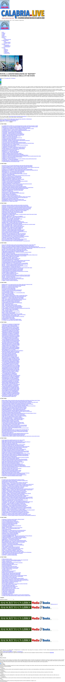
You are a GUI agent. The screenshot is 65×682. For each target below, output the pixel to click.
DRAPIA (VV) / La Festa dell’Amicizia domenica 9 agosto (11, 286)
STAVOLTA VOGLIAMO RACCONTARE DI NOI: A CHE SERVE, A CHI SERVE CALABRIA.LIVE (11, 324)
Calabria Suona (6, 52)
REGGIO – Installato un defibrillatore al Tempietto (10, 273)
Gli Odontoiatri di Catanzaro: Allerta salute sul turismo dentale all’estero (13, 139)
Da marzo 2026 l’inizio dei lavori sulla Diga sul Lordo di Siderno (12, 269)
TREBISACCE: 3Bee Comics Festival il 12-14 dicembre (11, 180)
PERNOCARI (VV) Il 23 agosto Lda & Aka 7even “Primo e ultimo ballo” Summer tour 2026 (17, 284)
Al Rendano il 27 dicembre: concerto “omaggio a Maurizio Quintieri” (13, 519)
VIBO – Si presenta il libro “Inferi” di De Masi (9, 304)
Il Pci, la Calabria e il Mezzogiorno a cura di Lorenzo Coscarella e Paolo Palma (14, 579)
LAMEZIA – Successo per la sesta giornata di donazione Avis (12, 137)
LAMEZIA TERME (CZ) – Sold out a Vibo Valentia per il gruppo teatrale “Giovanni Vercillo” (17, 489)
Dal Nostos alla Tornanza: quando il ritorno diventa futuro (11, 412)
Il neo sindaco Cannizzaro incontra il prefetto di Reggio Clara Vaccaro (13, 414)
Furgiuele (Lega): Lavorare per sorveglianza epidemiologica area (12, 452)
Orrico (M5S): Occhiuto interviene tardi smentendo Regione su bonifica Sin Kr (14, 447)
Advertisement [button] (2, 675)
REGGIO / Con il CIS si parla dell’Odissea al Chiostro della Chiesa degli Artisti (15, 250)
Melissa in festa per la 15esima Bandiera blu (9, 213)
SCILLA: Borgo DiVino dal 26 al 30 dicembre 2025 (10, 259)
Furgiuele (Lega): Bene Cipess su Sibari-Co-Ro (9, 443)
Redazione (13, 78)
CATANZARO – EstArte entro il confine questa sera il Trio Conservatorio (14, 146)
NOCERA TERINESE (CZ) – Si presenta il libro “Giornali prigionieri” (13, 148)
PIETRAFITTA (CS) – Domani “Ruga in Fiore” (10, 201)
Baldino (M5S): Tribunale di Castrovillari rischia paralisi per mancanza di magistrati (15, 457)
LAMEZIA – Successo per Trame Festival (9, 157)
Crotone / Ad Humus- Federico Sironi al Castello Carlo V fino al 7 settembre (14, 210)
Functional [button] (1, 667)
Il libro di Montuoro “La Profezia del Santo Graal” (10, 581)
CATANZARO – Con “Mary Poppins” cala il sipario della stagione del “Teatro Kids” (16, 502)
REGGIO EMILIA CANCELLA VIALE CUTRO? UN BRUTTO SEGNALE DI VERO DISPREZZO (10, 328)
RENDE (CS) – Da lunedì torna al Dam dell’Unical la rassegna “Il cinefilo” (14, 496)
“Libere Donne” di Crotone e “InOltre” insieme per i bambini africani (13, 237)
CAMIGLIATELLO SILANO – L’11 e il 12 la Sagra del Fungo (12, 184)
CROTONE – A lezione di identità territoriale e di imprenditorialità (12, 230)
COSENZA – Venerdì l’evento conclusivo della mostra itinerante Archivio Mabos (15, 188)
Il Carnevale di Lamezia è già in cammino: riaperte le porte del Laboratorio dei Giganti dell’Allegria (18, 143)
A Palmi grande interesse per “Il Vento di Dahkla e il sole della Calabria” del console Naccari (17, 411)
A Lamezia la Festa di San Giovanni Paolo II (9, 138)
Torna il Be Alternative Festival (7, 526)
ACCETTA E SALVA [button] (3, 681)
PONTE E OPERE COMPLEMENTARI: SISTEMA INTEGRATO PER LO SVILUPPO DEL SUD (10, 383)
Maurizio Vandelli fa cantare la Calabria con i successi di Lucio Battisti (13, 542)
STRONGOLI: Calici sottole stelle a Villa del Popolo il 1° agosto (12, 211)
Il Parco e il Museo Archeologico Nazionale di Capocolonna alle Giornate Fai (14, 231)
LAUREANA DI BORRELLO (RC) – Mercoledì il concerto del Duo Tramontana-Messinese (17, 535)
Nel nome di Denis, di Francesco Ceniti (8, 590)
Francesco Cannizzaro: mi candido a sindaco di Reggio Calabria (12, 419)
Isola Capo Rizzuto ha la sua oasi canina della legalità (10, 232)
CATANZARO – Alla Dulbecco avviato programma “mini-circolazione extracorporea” (16, 140)
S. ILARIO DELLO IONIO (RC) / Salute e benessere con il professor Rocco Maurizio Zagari (17, 248)
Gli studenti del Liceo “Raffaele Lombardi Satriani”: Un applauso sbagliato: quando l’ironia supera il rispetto (19, 214)
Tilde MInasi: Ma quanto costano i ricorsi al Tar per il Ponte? (11, 468)
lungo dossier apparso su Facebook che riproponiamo (17, 116)
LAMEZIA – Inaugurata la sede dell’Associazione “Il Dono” (12, 153)
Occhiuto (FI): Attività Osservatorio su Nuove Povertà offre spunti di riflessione (14, 460)
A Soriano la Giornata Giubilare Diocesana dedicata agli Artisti (12, 313)
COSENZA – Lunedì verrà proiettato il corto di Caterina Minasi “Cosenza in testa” (15, 495)
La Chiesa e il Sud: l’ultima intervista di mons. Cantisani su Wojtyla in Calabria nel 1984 (16, 595)
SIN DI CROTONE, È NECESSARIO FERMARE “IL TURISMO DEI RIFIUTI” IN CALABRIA (10, 337)
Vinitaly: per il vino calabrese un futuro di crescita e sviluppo (11, 416)
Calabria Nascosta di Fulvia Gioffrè (7, 571)
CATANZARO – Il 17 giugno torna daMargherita (10, 159)
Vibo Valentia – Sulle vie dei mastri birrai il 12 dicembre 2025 (12, 289)
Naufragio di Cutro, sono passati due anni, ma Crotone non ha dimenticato (14, 233)
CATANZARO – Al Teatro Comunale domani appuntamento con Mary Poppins (15, 505)
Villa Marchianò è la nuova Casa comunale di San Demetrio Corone (13, 199)
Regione (3, 37)
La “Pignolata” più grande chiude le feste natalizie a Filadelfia (12, 320)
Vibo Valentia (4, 36)
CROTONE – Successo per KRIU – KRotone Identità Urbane (12, 218)
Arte (4, 48)
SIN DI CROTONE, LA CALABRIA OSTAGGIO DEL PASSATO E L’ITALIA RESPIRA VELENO (10, 357)
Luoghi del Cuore (7, 53)
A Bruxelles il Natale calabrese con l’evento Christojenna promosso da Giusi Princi (15, 433)
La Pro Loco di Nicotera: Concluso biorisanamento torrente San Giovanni (14, 142)
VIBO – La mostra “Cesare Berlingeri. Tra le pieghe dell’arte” (12, 307)
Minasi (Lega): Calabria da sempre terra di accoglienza (11, 462)
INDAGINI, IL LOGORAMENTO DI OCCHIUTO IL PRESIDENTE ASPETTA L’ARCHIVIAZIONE (10, 332)
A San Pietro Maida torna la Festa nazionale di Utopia (10, 161)
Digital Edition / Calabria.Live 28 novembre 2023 (8, 120)
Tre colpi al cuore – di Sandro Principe (8, 592)
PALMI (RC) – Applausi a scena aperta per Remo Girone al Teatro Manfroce (14, 510)
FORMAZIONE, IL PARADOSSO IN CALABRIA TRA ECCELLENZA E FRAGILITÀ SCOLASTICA (11, 335)
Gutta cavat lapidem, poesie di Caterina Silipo (9, 577)
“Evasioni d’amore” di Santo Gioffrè (8, 563)
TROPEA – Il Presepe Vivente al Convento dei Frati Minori (11, 290)
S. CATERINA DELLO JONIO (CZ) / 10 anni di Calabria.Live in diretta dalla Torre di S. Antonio (18, 128)
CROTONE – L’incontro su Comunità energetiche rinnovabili (12, 223)
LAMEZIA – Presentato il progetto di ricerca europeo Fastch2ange (12, 154)
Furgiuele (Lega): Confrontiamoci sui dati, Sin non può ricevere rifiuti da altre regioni (15, 446)
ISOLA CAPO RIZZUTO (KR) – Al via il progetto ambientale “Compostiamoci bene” (16, 240)
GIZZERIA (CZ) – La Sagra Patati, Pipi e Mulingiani (10, 151)
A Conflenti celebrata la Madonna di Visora (9, 145)
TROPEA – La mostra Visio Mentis (8, 293)
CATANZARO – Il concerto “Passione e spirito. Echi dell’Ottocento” (13, 531)
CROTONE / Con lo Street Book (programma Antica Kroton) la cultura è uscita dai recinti (16, 207)
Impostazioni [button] (48, 652)
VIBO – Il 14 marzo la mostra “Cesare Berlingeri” (10, 309)
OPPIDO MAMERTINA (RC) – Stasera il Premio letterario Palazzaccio (13, 409)
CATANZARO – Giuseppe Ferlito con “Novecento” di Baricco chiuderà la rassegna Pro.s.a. (17, 485)
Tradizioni (5, 51)
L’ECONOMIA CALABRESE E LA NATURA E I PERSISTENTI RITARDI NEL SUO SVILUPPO (10, 381)
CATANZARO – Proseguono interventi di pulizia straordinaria (12, 156)
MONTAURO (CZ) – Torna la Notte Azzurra (9, 150)
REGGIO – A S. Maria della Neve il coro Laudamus (10, 256)
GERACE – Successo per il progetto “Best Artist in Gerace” (11, 277)
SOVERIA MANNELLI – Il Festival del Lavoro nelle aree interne (12, 160)
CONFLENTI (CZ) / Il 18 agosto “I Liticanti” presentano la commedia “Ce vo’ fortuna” (16, 127)
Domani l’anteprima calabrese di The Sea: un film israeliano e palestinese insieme (15, 404)
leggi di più (52, 652)
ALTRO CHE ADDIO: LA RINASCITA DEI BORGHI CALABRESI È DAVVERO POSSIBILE (10, 326)
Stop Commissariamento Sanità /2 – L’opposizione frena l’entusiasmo (13, 418)
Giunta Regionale (7, 46)
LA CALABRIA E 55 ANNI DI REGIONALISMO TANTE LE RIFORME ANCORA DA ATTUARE (10, 339)
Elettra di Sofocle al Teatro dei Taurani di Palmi (9, 481)
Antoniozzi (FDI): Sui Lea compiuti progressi (9, 456)
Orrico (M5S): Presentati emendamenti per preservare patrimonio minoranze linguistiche (16, 466)
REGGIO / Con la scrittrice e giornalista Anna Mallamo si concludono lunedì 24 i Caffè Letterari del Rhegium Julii (20, 246)
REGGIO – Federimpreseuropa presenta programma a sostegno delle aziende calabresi (16, 275)
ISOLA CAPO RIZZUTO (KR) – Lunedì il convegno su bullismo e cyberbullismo (15, 236)
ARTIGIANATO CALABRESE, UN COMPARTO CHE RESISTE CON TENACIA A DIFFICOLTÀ (10, 334)
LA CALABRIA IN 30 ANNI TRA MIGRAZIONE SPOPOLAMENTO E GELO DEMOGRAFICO (10, 390)
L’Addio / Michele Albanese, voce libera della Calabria (11, 424)
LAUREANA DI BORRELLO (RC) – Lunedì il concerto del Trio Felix (13, 536)
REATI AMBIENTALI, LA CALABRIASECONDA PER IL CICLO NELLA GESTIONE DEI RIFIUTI (12, 350)
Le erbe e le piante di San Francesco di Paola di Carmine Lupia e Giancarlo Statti (15, 559)
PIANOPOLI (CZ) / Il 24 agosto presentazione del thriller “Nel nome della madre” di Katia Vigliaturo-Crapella (20, 126)
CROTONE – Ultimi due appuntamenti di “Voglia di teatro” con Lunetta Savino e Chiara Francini (18, 484)
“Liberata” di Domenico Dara (7, 561)
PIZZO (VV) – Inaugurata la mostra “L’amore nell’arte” (11, 300)
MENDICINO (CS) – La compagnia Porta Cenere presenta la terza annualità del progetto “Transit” (18, 488)
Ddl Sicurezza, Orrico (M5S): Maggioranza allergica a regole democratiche (14, 449)
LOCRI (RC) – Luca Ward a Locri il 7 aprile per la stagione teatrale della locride (15, 498)
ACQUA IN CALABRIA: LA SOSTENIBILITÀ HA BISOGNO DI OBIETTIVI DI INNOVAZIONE (10, 392)
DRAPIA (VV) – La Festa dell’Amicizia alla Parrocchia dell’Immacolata (13, 285)
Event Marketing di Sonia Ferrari (7, 593)
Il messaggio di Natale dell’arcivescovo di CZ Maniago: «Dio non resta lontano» (15, 430)
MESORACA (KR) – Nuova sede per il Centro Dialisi (11, 217)
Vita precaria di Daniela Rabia (7, 565)
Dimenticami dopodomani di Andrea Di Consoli (9, 564)
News (5, 38)
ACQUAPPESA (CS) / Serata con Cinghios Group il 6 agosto (12, 172)
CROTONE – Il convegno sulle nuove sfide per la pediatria (11, 228)
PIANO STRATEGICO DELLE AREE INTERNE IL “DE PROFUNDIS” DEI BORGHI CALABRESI (10, 361)
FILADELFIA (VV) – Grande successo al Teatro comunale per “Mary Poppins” (15, 482)
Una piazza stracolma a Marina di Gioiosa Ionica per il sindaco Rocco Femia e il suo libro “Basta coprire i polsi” (20, 402)
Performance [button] (2, 670)
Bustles (10, 650)
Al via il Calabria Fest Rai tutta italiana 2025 (9, 534)
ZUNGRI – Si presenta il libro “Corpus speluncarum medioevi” (12, 306)
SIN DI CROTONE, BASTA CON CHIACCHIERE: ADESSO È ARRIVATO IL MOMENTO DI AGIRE (11, 345)
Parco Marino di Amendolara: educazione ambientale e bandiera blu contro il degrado (15, 410)
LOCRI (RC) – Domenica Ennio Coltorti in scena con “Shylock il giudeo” (14, 490)
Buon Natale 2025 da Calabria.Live (7, 432)
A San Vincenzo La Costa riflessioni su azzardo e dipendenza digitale (13, 423)
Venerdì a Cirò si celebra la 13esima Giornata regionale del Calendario (13, 229)
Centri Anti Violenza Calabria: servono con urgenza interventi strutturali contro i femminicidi (17, 401)
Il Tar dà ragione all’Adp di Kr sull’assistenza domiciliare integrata (12, 239)
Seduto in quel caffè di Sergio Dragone (8, 589)
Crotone (3, 34)
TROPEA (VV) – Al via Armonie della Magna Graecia (11, 528)
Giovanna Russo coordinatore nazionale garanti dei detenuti (11, 426)
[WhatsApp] (32, 82)
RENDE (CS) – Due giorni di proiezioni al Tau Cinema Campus (12, 499)
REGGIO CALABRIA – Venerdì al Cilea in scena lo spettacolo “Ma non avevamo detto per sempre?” (18, 509)
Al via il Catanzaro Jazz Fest (6, 529)
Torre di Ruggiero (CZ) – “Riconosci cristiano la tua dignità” (11, 131)
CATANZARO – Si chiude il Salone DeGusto (9, 136)
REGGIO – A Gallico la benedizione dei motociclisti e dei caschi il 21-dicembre (15, 265)
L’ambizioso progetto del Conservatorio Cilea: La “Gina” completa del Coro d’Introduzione (16, 552)
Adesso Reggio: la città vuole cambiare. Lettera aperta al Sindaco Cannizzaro (14, 407)
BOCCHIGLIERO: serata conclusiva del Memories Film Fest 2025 (13, 189)
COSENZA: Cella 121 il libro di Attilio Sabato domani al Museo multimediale (14, 173)
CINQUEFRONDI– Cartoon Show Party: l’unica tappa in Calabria (13, 278)
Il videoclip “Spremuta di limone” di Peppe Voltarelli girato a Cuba (12, 551)
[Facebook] (32, 79)
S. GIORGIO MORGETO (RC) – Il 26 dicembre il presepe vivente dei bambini (15, 263)
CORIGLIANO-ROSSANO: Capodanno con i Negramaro (11, 178)
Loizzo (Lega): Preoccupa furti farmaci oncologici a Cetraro (11, 470)
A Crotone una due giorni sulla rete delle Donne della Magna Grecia (13, 221)
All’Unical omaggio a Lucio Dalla (7, 545)
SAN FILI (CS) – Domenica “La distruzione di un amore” (11, 549)
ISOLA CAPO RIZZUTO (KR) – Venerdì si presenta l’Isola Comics (13, 226)
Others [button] (1, 678)
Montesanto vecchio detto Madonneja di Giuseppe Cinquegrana (12, 562)
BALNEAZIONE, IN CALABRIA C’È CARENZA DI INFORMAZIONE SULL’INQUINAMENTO (10, 378)
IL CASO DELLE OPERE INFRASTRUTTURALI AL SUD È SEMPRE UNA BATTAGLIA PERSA (10, 363)
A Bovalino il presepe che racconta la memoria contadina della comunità (13, 261)
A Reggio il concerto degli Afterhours (8, 524)
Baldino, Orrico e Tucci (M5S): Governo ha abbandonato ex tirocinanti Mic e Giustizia (16, 453)
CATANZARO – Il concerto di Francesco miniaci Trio (11, 547)
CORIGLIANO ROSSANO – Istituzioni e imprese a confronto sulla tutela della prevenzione (17, 183)
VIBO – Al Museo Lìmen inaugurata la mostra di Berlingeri (11, 305)
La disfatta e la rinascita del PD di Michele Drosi (10, 586)
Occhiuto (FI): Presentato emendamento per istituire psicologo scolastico (13, 444)
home (3, 32)
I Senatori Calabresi (7, 43)
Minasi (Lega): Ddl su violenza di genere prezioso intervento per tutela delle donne (15, 455)
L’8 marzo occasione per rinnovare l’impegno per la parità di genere (13, 422)
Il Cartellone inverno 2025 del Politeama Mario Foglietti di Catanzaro (13, 479)
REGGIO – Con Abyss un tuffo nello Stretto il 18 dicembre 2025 (12, 264)
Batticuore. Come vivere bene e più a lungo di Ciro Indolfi (11, 572)
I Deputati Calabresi (7, 42)
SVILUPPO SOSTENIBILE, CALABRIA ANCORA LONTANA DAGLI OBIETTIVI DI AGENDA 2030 (11, 359)
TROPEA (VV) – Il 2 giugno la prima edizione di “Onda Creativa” (13, 298)
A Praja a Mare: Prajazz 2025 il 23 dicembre (9, 520)
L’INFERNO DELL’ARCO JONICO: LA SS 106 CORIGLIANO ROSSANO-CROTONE (10, 372)
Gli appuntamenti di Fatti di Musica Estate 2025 (9, 523)
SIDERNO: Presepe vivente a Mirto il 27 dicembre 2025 (11, 258)
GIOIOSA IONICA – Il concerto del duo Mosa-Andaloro (11, 532)
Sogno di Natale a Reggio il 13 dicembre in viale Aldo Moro (11, 262)
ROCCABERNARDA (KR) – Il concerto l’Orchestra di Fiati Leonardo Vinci (14, 541)
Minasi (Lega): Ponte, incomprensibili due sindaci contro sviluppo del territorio (14, 459)
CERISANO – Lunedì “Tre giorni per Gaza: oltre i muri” (11, 195)
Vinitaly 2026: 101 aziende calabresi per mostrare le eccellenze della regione (14, 415)
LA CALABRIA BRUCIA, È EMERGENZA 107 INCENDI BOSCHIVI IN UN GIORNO (9, 374)
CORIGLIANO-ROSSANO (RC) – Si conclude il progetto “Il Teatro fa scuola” (15, 500)
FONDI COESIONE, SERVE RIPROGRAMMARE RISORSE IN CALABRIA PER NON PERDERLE (10, 348)
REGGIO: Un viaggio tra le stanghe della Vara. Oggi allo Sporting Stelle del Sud (15, 253)
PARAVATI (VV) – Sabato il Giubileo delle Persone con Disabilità (13, 297)
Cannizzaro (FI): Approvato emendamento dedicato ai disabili (12, 475)
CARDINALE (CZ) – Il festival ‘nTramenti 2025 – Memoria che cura (13, 147)
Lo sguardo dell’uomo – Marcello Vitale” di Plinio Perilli (11, 573)
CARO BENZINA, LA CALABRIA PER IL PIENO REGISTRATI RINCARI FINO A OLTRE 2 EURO (10, 389)
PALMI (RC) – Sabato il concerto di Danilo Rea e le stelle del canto (13, 544)
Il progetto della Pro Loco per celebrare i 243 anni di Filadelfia (12, 302)
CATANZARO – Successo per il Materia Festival (10, 141)
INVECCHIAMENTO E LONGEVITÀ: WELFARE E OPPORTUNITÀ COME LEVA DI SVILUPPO (11, 330)
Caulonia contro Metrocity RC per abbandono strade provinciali (12, 270)
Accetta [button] (44, 652)
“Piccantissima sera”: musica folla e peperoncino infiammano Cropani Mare (14, 406)
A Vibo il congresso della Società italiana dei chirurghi (10, 301)
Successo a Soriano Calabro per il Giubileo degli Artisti (11, 311)
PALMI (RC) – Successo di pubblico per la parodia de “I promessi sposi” (13, 503)
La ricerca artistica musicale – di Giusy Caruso (9, 584)
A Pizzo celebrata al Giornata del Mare (8, 294)
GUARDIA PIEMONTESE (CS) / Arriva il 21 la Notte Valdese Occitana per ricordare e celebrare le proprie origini (20, 167)
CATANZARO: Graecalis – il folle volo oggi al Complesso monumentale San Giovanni (16, 130)
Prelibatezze (6, 49)
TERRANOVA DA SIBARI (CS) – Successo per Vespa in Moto (12, 190)
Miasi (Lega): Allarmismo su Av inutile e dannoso (10, 469)
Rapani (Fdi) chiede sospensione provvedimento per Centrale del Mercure (14, 465)
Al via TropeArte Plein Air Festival (7, 291)
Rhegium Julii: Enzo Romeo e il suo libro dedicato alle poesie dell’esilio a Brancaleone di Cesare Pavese (18, 405)
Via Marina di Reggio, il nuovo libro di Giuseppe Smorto (11, 574)
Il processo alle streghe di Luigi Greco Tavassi (9, 566)
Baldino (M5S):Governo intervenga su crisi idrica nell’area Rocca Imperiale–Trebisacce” (16, 441)
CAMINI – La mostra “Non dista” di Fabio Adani (10, 280)
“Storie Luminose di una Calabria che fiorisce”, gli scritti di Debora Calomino (14, 575)
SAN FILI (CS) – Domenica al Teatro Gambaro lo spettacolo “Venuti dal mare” (15, 513)
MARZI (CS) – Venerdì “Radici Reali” (8, 174)
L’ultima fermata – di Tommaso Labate (8, 591)
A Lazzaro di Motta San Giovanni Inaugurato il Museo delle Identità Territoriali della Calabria (17, 267)
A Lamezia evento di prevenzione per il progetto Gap (10, 149)
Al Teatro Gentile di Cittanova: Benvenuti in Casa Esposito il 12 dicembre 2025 (15, 480)
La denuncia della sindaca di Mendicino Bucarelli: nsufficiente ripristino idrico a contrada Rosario (17, 187)
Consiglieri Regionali (7, 39)
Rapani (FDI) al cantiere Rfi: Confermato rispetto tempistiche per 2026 (13, 442)
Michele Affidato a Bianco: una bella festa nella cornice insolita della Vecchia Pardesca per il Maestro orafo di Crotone (21, 400)
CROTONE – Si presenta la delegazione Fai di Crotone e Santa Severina (13, 234)
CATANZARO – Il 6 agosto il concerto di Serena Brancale (11, 525)
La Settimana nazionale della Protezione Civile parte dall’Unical (12, 185)
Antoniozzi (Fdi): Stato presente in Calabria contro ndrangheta (12, 448)
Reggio (3, 35)
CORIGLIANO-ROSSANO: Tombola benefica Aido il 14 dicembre (13, 179)
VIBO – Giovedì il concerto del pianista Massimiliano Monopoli (12, 553)
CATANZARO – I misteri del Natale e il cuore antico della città (12, 133)
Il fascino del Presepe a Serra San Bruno (8, 318)
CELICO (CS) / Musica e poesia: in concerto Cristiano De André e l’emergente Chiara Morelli (17, 166)
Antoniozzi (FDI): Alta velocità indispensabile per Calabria (11, 471)
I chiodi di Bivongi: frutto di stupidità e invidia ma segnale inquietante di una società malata (16, 403)
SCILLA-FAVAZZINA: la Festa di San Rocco (9, 279)
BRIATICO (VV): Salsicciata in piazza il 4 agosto (10, 287)
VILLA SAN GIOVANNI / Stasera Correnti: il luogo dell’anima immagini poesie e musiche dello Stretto (19, 244)
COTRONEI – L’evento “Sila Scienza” (8, 215)
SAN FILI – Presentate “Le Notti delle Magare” (9, 194)
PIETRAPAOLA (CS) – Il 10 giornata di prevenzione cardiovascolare (13, 171)
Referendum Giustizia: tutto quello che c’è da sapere (10, 420)
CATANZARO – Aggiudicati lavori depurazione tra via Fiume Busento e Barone (15, 155)
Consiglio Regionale (7, 45)
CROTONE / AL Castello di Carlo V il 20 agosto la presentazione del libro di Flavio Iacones (17, 206)
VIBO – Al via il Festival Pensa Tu (7, 303)
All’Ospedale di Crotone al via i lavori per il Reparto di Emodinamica (13, 235)
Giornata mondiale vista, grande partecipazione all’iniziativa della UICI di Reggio (15, 271)
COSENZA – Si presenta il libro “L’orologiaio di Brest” (11, 182)
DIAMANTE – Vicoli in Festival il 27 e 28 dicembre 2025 (11, 176)
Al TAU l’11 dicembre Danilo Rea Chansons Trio (10, 521)
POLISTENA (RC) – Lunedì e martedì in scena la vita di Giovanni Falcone (14, 506)
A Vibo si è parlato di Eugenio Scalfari (8, 317)
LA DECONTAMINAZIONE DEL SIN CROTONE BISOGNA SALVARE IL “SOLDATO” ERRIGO (10, 370)
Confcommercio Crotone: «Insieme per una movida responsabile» (12, 212)
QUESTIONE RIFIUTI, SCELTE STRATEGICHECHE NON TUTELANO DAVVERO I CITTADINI (10, 379)
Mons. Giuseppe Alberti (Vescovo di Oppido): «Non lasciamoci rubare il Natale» (15, 431)
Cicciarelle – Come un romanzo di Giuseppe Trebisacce (7, 569)
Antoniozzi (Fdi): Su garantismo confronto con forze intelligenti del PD (13, 473)
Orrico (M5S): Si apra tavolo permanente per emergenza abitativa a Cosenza (14, 474)
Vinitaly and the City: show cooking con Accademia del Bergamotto (13, 251)
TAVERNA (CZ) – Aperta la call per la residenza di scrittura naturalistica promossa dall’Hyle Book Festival (19, 158)
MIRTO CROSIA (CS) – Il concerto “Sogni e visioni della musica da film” (14, 540)
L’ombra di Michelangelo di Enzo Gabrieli (9, 587)
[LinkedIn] (32, 83)
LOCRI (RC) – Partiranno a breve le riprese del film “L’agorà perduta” (13, 494)
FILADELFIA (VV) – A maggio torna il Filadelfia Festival (11, 319)
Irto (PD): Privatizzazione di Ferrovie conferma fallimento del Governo (13, 464)
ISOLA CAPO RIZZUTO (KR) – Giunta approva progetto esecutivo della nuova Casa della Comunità (18, 224)
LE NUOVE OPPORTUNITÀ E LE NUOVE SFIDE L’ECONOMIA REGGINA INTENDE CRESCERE (11, 367)
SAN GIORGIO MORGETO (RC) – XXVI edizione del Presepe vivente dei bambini (16, 260)
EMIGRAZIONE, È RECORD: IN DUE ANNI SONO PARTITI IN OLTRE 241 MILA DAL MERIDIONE (11, 376)
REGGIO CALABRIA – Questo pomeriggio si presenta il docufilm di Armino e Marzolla (16, 493)
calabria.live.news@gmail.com (8, 651)
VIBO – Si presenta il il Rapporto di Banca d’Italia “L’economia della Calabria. (14, 295)
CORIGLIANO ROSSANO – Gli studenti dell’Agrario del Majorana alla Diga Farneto (16, 175)
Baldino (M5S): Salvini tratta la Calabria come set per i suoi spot (12, 440)
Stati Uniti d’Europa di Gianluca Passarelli (9, 570)
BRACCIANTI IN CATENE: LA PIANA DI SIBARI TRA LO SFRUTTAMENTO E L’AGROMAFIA (11, 385)
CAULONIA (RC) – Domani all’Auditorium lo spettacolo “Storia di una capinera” (15, 511)
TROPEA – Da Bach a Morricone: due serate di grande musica (12, 527)
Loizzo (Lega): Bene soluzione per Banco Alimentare (10, 458)
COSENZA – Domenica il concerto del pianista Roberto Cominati (12, 548)
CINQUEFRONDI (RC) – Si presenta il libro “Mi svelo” (11, 266)
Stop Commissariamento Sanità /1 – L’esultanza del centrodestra (12, 417)
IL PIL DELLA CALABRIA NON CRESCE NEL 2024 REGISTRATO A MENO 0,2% (9, 396)
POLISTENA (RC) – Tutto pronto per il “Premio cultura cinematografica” (14, 492)
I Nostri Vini (6, 50)
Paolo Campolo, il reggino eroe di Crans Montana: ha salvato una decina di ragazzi (15, 427)
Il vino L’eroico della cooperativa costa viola (9, 274)
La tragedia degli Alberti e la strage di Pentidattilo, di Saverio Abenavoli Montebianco (15, 594)
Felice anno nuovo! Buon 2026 (7, 428)
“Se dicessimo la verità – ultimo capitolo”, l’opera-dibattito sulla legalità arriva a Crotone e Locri (17, 501)
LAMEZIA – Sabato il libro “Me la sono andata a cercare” (11, 135)
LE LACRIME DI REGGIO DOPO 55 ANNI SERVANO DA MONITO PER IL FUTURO (9, 356)
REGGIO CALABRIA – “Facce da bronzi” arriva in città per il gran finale (14, 483)
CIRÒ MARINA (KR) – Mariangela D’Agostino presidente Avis (12, 227)
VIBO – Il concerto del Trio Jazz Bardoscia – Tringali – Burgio (12, 550)
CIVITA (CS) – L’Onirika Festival (7, 191)
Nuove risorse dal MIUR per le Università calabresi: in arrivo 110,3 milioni (14, 408)
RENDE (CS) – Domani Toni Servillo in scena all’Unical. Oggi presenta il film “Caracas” (16, 514)
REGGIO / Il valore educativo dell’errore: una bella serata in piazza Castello (14, 249)
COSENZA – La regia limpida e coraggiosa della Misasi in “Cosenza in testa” (14, 491)
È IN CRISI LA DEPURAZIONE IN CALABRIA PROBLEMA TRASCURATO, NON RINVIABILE (10, 343)
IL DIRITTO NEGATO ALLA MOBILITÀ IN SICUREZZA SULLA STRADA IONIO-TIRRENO (10, 346)
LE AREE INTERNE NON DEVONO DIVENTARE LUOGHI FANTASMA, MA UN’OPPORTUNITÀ (11, 341)
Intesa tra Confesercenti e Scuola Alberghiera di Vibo (10, 315)
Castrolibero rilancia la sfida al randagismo (9, 193)
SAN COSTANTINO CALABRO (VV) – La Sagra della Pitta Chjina (13, 292)
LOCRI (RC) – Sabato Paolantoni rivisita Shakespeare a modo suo (12, 487)
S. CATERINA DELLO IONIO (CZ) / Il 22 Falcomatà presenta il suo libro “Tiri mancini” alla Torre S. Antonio (20, 125)
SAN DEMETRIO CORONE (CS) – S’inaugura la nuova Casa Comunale (14, 200)
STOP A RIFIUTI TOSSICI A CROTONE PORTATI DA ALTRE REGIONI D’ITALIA (9, 354)
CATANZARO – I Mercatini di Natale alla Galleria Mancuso (12, 132)
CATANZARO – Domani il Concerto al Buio (9, 554)
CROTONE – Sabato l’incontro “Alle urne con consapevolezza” (12, 216)
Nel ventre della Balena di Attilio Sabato (8, 585)
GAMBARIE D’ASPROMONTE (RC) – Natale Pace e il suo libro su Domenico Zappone (16, 252)
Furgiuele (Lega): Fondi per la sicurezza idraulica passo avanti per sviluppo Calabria (15, 451)
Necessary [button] (1, 662)
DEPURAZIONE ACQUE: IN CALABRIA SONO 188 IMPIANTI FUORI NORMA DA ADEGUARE (10, 368)
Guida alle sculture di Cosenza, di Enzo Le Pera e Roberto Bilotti (12, 576)
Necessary (3, 663)
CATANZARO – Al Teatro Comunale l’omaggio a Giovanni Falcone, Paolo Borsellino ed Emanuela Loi (19, 515)
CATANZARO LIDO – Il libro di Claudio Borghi (10, 152)
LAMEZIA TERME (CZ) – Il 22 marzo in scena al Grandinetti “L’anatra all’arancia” (15, 512)
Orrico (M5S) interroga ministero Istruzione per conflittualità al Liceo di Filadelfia (15, 454)
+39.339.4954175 (20, 651)
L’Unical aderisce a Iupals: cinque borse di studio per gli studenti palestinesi (14, 186)
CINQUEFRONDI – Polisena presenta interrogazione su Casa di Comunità (14, 255)
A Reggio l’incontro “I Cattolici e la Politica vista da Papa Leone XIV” (13, 435)
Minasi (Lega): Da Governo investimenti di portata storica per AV (12, 463)
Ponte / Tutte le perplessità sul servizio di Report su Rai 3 (9, 119)
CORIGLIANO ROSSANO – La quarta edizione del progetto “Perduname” (14, 537)
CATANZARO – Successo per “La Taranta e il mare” (10, 144)
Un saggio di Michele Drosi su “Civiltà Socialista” (10, 568)
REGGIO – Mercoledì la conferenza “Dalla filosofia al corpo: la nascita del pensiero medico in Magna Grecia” (19, 254)
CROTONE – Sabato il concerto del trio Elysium (10, 543)
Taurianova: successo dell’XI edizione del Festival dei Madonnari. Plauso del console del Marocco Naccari (19, 413)
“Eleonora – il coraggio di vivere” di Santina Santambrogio (11, 560)
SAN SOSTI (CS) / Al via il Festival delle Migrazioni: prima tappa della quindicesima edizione (17, 165)
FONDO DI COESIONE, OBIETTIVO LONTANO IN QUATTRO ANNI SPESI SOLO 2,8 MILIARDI (10, 352)
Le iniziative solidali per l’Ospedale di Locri (9, 272)
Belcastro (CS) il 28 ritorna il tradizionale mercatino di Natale (12, 177)
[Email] (32, 84)
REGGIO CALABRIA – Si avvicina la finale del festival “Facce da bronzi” (14, 504)
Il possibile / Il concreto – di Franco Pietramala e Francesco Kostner (13, 578)
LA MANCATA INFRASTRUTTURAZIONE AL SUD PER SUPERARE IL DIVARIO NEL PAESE (10, 387)
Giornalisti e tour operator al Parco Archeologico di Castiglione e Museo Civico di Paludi (16, 196)
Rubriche (3, 47)
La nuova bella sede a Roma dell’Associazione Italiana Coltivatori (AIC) (13, 434)
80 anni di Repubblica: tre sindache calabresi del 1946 (10, 421)
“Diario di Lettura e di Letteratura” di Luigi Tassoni (10, 567)
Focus (1, 54)
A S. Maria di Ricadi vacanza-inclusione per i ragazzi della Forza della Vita (14, 296)
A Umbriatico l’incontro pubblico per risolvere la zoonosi (11, 220)
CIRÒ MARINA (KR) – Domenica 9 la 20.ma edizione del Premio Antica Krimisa (15, 209)
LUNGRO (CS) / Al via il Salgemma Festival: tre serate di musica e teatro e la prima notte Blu (17, 169)
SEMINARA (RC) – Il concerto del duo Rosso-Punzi (10, 539)
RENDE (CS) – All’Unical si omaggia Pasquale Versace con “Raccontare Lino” (15, 197)
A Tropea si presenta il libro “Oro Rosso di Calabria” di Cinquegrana (13, 316)
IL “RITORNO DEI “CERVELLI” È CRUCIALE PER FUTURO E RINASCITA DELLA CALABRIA (11, 365)
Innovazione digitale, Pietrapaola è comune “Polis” (10, 198)
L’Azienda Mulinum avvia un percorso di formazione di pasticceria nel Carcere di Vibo (16, 308)
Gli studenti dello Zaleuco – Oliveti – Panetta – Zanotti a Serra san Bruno (13, 314)
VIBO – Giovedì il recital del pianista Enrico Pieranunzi (11, 546)
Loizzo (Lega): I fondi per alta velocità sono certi (10, 467)
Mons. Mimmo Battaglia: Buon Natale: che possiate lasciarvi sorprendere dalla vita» (15, 429)
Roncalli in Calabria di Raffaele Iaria (8, 582)
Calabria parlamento (5, 40)
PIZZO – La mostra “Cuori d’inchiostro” (8, 312)
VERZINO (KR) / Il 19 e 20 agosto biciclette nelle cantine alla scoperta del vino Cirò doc (16, 208)
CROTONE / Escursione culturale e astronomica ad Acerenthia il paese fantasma (15, 205)
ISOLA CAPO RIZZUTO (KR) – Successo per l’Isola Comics (12, 225)
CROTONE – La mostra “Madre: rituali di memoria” (10, 219)
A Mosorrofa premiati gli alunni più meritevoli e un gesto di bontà (12, 268)
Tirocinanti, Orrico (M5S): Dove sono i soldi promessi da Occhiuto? (13, 445)
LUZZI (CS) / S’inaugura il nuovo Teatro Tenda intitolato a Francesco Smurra (14, 168)
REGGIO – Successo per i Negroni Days (8, 276)
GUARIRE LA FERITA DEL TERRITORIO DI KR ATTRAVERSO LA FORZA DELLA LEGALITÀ (10, 394)
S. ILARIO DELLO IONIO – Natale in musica (9, 257)
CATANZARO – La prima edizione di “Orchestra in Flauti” (11, 538)
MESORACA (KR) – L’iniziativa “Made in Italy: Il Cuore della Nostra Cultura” (15, 222)
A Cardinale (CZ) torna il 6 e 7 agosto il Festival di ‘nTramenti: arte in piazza (14, 129)
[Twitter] (32, 80)
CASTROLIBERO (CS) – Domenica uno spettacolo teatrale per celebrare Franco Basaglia (16, 507)
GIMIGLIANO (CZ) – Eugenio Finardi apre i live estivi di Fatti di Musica (14, 530)
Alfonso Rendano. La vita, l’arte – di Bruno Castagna (10, 588)
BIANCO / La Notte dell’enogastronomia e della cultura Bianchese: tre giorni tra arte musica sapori (18, 245)
